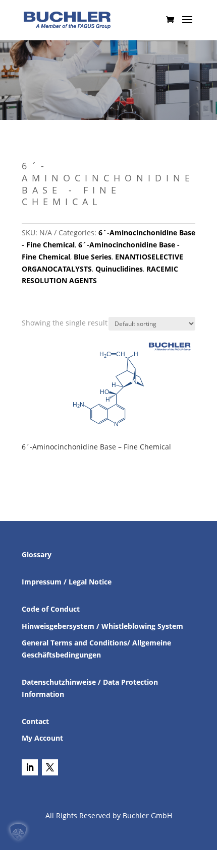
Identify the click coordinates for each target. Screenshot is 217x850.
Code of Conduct (51, 609)
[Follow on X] (50, 767)
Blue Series (93, 256)
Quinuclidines (119, 269)
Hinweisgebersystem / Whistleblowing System (102, 626)
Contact (35, 721)
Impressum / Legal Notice (67, 581)
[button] (18, 832)
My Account (42, 738)
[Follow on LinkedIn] (30, 767)
